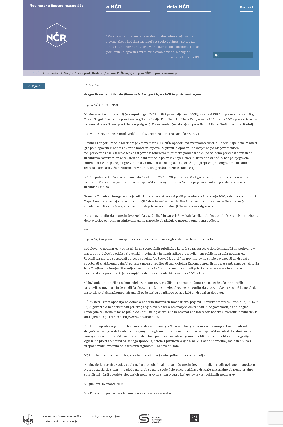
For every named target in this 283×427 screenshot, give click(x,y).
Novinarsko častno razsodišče (57, 6)
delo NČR (178, 7)
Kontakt (246, 7)
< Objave (34, 86)
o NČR (113, 7)
